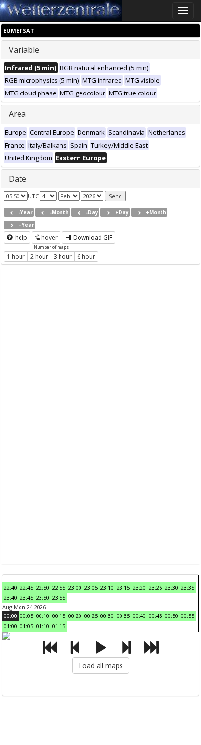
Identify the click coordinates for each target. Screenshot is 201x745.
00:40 (139, 615)
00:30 (107, 615)
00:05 (26, 615)
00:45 (155, 615)
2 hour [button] (39, 256)
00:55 (187, 615)
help (20, 237)
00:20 (74, 615)
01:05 (26, 626)
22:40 (10, 587)
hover (49, 237)
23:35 (187, 587)
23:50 (42, 597)
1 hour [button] (16, 256)
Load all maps (101, 665)
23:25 (155, 587)
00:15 (58, 615)
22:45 (26, 587)
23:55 (58, 597)
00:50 (171, 615)
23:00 (74, 587)
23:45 (26, 597)
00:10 (42, 615)
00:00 (10, 615)
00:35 (123, 615)
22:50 (42, 587)
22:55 (58, 587)
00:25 (91, 615)
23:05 (91, 587)
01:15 (58, 626)
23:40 (10, 597)
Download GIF (92, 237)
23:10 (107, 587)
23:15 (123, 587)
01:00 (10, 626)
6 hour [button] (86, 256)
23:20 (139, 587)
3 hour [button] (63, 256)
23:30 (171, 587)
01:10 (42, 626)
